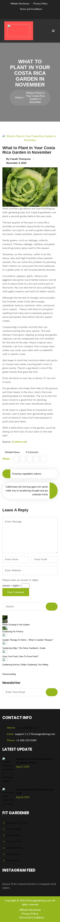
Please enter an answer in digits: (20, 580)
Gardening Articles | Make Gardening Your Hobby (25, 664)
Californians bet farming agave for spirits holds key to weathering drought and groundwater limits (26, 490)
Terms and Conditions (31, 9)
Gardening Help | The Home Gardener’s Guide (23, 648)
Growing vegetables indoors (27, 473)
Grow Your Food (13, 841)
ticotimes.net (19, 442)
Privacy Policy (40, 3)
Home (18, 97)
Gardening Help (13, 835)
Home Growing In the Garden (16, 624)
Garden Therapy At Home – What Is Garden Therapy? (27, 640)
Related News (12, 452)
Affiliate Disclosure (20, 3)
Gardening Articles (14, 848)
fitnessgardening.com (22, 728)
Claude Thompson (20, 159)
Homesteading (9, 674)
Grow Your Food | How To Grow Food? (20, 656)
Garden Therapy (13, 829)
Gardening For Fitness (12, 631)
